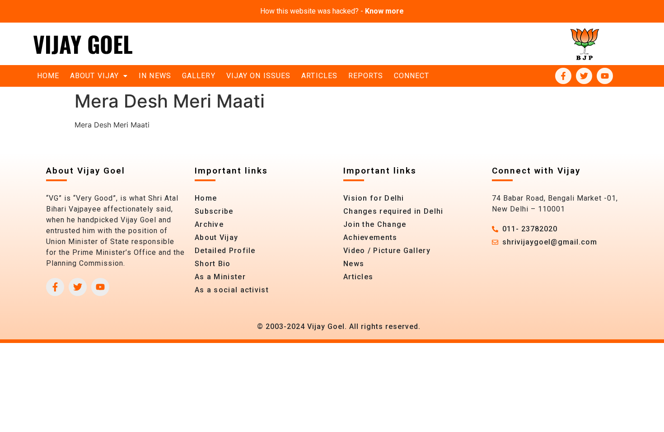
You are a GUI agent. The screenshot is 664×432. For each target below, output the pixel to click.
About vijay (94, 75)
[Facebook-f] (563, 76)
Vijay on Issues (258, 75)
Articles (319, 75)
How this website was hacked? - (332, 11)
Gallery (198, 75)
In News (155, 75)
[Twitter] (584, 76)
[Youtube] (605, 76)
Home (48, 75)
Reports (365, 75)
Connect (412, 75)
